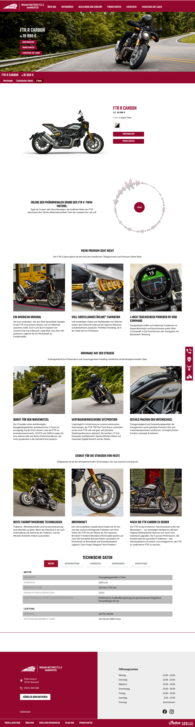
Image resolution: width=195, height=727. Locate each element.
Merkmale (8, 81)
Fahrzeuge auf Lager (152, 7)
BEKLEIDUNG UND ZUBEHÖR (90, 7)
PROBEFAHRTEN (28, 47)
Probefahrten (114, 7)
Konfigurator (28, 42)
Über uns (51, 7)
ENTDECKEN (131, 7)
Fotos (39, 81)
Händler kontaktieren (35, 697)
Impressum (25, 711)
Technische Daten (24, 81)
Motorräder (67, 7)
